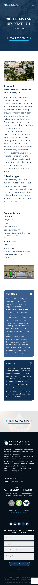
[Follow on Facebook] (23, 524)
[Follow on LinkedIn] (15, 524)
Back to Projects (19, 421)
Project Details (19, 38)
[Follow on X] (19, 524)
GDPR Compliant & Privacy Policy (23, 579)
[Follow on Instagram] (27, 524)
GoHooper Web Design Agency (23, 582)
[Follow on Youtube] (11, 524)
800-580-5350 (17, 481)
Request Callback (19, 564)
